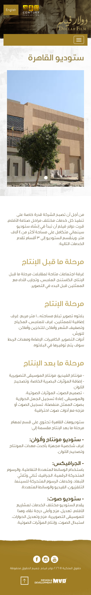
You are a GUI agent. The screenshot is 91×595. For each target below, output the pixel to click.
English (11, 10)
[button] (13, 128)
